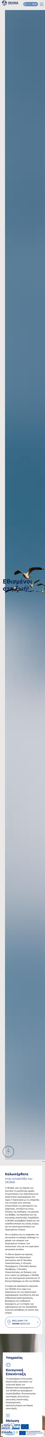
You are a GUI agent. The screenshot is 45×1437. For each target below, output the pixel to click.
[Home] (10, 4)
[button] (42, 4)
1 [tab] (42, 1161)
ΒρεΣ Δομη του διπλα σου (21, 1322)
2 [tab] (43, 1161)
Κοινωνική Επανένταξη (16, 1372)
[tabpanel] (25, 585)
